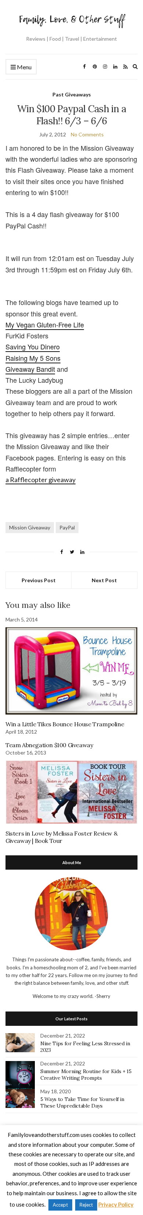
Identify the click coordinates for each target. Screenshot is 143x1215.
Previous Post (39, 580)
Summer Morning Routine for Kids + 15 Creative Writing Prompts (85, 1074)
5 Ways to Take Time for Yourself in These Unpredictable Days (82, 1102)
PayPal (67, 527)
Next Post (104, 580)
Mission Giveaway (29, 527)
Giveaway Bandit (30, 369)
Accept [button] (60, 1205)
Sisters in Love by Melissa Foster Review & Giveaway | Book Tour (61, 837)
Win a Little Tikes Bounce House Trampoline (65, 724)
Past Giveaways (71, 94)
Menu (24, 66)
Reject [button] (86, 1205)
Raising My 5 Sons (33, 358)
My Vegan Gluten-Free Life (45, 324)
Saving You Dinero (33, 346)
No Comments (87, 134)
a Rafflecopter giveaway (41, 480)
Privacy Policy (115, 1204)
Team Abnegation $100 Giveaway (49, 745)
